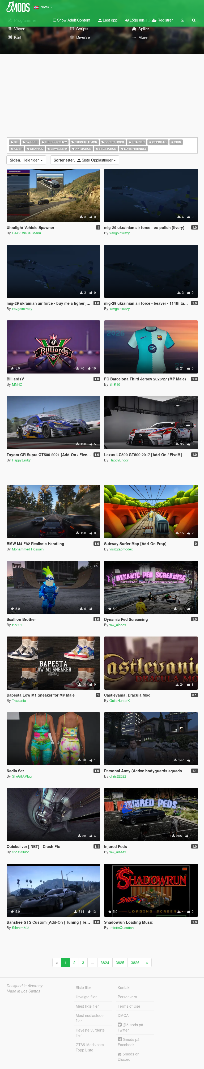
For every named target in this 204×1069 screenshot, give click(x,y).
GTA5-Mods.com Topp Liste (90, 1047)
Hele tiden (25, 160)
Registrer (164, 20)
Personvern (127, 996)
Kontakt (124, 987)
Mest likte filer (87, 1006)
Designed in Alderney (24, 985)
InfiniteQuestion (121, 927)
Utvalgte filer (86, 996)
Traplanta (19, 700)
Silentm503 (20, 927)
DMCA (123, 1015)
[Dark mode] (182, 20)
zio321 (17, 624)
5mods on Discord (128, 1056)
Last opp (109, 20)
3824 (105, 962)
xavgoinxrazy (119, 232)
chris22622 (117, 776)
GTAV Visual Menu (26, 232)
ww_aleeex (117, 624)
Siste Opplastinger (84, 160)
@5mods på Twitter (130, 1027)
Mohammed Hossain (28, 549)
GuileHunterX (119, 700)
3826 (135, 962)
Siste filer (83, 987)
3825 (120, 962)
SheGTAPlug (22, 776)
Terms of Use (129, 1006)
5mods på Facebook (128, 1042)
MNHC (17, 384)
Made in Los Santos (23, 991)
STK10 (114, 384)
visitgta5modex (121, 549)
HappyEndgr (21, 460)
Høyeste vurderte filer (90, 1032)
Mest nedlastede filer (90, 1018)
